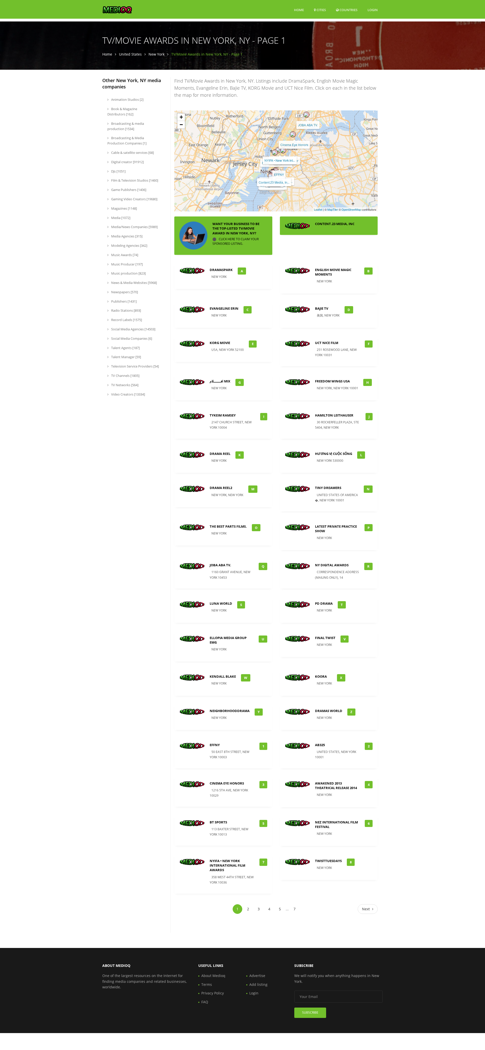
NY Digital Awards (332, 565)
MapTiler (332, 209)
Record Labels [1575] (126, 320)
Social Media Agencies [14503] (132, 329)
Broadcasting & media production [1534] (125, 126)
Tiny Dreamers (328, 487)
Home (299, 10)
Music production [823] (128, 273)
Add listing (258, 984)
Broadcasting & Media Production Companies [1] (127, 140)
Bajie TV (321, 308)
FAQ (204, 1001)
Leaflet (318, 209)
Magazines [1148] (123, 208)
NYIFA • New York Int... (279, 160)
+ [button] (181, 117)
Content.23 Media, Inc (334, 224)
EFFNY (279, 174)
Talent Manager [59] (125, 357)
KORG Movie (220, 342)
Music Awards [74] (124, 255)
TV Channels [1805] (124, 375)
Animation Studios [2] (126, 99)
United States (130, 54)
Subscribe (310, 1012)
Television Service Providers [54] (134, 366)
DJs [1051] (118, 171)
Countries (348, 9)
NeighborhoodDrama (230, 711)
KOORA (321, 676)
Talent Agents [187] (125, 348)
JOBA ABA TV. (308, 125)
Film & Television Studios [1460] (134, 180)
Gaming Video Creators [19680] (133, 199)
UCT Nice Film (326, 342)
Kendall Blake (223, 676)
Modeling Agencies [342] (128, 245)
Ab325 (320, 745)
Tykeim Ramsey (223, 415)
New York (156, 54)
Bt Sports (218, 822)
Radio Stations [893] (125, 310)
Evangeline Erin (224, 308)
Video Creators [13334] (127, 394)
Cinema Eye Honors (294, 144)
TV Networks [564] (124, 385)
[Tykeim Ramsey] (271, 176)
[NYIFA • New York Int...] (278, 150)
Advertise (257, 975)
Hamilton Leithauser (334, 415)
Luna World (221, 603)
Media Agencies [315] (126, 236)
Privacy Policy (212, 993)
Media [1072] (120, 217)
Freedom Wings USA (332, 381)
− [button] (181, 124)
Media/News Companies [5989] (134, 227)
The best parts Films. (228, 526)
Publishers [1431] (123, 301)
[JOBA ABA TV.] (306, 115)
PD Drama (324, 603)
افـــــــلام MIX (220, 381)
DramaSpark (221, 269)
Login (373, 9)
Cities (321, 10)
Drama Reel (220, 453)
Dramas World (328, 711)
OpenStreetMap (351, 209)
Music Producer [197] (126, 264)
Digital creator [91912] (127, 162)
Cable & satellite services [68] (132, 152)
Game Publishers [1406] (128, 189)
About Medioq (213, 975)
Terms (206, 984)
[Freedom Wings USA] (275, 153)
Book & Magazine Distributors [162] (122, 111)
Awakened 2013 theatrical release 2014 (336, 785)
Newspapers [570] (124, 292)
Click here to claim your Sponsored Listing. (235, 241)
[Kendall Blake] (283, 150)
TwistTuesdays (328, 861)
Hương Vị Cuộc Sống (333, 453)
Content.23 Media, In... (274, 182)
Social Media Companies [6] (131, 338)
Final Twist (325, 638)
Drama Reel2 (221, 487)
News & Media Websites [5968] (133, 282)
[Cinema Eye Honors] (293, 134)
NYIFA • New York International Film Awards (227, 865)
